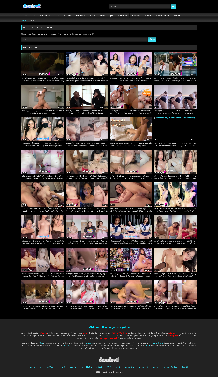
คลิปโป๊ (92, 15)
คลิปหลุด (26, 15)
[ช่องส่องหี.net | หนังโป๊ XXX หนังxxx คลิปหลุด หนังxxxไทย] (31, 6)
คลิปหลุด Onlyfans (162, 15)
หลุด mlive (68, 346)
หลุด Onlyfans (45, 15)
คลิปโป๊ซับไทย (80, 15)
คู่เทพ (111, 15)
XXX (41, 343)
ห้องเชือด (67, 15)
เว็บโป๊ (57, 15)
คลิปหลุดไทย (122, 15)
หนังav (147, 346)
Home (24, 20)
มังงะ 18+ (177, 15)
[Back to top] (210, 370)
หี (34, 15)
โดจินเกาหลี (136, 15)
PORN (102, 15)
